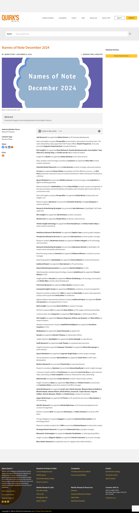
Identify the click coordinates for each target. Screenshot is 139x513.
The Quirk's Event (8, 495)
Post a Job (40, 494)
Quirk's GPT (106, 18)
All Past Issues (41, 475)
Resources (93, 18)
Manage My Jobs (42, 497)
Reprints (48, 511)
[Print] (3, 155)
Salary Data (75, 497)
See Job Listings (42, 490)
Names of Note (7, 139)
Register (132, 18)
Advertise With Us (8, 498)
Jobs (83, 18)
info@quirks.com (111, 498)
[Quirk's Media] (10, 18)
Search (9, 34)
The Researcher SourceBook (80, 471)
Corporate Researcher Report (81, 494)
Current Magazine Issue (44, 471)
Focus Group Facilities (78, 475)
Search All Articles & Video (45, 478)
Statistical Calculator (78, 501)
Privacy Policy (40, 511)
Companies (63, 18)
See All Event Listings (113, 471)
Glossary (74, 490)
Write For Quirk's (42, 482)
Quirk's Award (110, 478)
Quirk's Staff (9, 54)
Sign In (119, 18)
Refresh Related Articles (121, 56)
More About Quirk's (8, 491)
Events (74, 18)
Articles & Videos (48, 18)
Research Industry (8, 132)
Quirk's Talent (41, 501)
